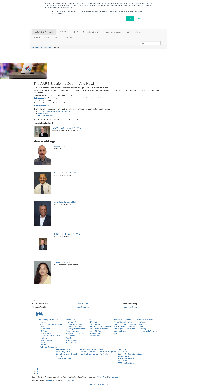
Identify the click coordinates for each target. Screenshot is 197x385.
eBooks (141, 326)
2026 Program (71, 335)
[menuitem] (51, 333)
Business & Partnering (88, 349)
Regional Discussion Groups (50, 335)
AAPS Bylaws (43, 113)
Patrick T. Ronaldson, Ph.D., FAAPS (67, 234)
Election (43, 322)
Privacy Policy (102, 377)
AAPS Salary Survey (63, 351)
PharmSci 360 (71, 322)
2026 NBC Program (97, 331)
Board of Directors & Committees (130, 354)
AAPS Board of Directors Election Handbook (54, 111)
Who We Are (122, 351)
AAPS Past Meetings (125, 361)
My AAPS (39, 315)
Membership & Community (41, 47)
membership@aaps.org (131, 307)
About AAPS (121, 349)
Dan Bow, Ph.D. (59, 146)
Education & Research (145, 319)
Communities (45, 329)
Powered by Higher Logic (98, 384)
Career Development (62, 349)
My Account (44, 331)
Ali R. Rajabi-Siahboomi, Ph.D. (65, 202)
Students (43, 338)
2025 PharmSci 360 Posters (76, 333)
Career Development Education (67, 354)
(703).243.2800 (83, 303)
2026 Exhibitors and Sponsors (124, 326)
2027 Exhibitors (95, 324)
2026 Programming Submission (125, 324)
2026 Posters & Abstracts (99, 329)
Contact (39, 313)
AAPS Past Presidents (126, 363)
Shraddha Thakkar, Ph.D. (63, 262)
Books (141, 324)
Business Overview (88, 351)
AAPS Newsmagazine (108, 351)
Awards (43, 345)
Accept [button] (130, 18)
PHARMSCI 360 (70, 319)
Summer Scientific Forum (121, 319)
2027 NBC (93, 322)
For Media (104, 354)
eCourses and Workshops (148, 331)
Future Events (71, 342)
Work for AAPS (123, 356)
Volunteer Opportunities (48, 347)
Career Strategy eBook (64, 358)
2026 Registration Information (77, 329)
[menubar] (51, 334)
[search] (163, 43)
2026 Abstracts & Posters (75, 326)
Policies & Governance (126, 358)
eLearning (142, 329)
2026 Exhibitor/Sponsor (74, 324)
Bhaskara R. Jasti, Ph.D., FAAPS (66, 173)
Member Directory (46, 326)
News (101, 349)
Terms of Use (113, 377)
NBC (90, 319)
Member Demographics (89, 354)
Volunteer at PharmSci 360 (75, 340)
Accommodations (72, 331)
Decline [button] (140, 18)
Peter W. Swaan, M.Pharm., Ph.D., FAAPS (66, 128)
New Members (45, 333)
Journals (142, 322)
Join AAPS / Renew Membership (52, 324)
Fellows (43, 342)
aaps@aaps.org (83, 307)
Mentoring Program (47, 340)
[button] (44, 32)
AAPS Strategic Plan (45, 116)
